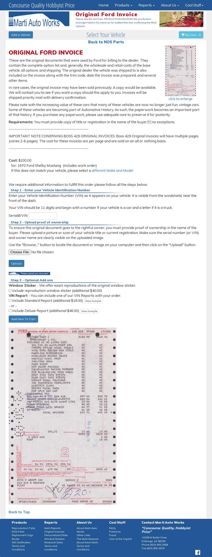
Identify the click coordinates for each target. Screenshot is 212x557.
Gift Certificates (21, 542)
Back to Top (19, 512)
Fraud (112, 535)
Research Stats (53, 542)
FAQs (112, 528)
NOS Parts (18, 531)
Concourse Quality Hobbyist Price (42, 5)
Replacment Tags (22, 535)
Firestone (115, 531)
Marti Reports (52, 528)
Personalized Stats (56, 535)
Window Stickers (54, 538)
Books (15, 538)
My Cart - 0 (192, 35)
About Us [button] (169, 5)
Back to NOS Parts (106, 42)
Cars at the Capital (120, 538)
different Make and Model (112, 170)
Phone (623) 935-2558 (155, 544)
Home (104, 5)
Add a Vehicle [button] (20, 35)
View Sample (93, 300)
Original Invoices (54, 531)
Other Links (83, 535)
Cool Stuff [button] (193, 5)
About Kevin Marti (87, 542)
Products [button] (122, 5)
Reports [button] (146, 5)
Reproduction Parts (23, 528)
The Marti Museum (88, 538)
